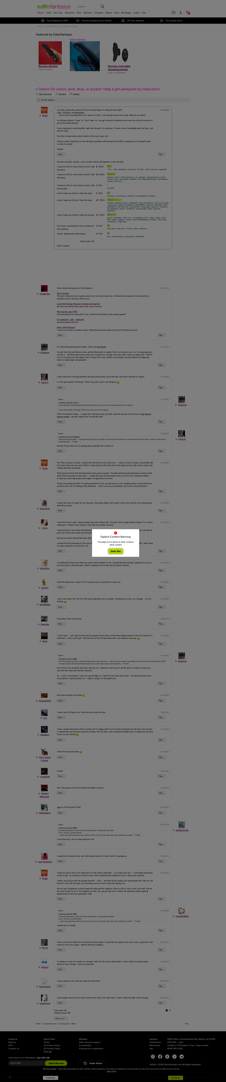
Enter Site (116, 551)
